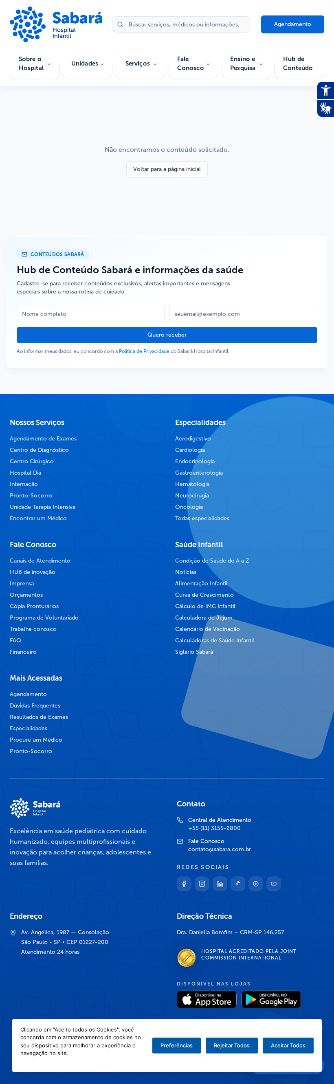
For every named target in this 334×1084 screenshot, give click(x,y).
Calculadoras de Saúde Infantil (214, 640)
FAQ (15, 640)
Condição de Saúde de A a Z (212, 560)
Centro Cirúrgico (32, 461)
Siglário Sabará (194, 651)
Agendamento (292, 24)
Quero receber (167, 334)
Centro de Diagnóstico (39, 450)
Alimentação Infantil (201, 583)
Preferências (176, 1045)
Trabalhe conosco (33, 629)
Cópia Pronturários (34, 606)
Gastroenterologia (199, 472)
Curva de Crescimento (204, 594)
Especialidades (28, 728)
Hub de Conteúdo (298, 63)
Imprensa (22, 583)
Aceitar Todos (288, 1045)
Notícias (185, 572)
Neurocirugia (192, 495)
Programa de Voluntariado (44, 617)
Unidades (84, 63)
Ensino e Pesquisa (242, 63)
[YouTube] (273, 883)
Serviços (137, 63)
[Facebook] (184, 883)
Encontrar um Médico (38, 518)
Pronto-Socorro (31, 495)
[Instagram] (202, 883)
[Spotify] (255, 883)
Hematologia (192, 484)
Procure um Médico (36, 739)
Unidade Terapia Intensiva (42, 507)
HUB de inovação (32, 572)
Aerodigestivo (193, 438)
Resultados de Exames (39, 717)
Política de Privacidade (144, 351)
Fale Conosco (190, 63)
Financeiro (23, 651)
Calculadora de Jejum (204, 617)
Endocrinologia (195, 461)
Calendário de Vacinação (207, 629)
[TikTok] (238, 883)
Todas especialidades (202, 518)
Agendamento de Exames (43, 438)
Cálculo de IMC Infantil (205, 606)
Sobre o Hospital (31, 63)
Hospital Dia (25, 472)
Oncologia (189, 507)
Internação (24, 484)
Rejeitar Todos (232, 1045)
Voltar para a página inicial (167, 169)
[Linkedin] (220, 883)
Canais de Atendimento (40, 560)
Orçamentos (26, 594)
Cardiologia (190, 450)
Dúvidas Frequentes (35, 705)
